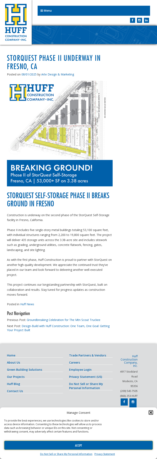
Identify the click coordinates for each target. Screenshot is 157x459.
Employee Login (80, 370)
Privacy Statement (104, 454)
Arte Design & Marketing (57, 74)
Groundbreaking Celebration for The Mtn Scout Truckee (63, 320)
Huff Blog (13, 384)
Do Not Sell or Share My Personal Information (66, 454)
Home (11, 355)
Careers (74, 362)
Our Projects (16, 377)
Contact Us (15, 391)
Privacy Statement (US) (85, 377)
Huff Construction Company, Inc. (16, 22)
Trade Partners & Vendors (87, 355)
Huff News (27, 304)
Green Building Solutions (24, 370)
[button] (151, 412)
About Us (13, 362)
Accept (78, 445)
